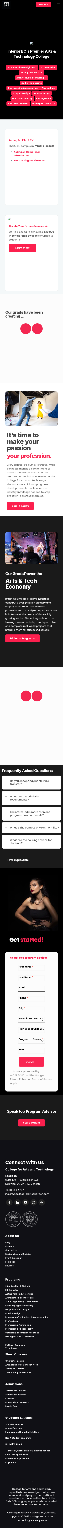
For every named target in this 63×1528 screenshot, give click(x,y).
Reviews (9, 1265)
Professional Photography (19, 1328)
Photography (43, 98)
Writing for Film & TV (43, 103)
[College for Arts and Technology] (6, 5)
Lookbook (10, 1261)
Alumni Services (13, 1428)
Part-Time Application (17, 1458)
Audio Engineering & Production (21, 1301)
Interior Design (42, 93)
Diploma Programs (22, 638)
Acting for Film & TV (31, 72)
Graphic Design (21, 93)
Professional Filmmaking (18, 1325)
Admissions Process (15, 1394)
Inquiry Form (11, 1406)
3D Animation (48, 67)
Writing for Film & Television (19, 1336)
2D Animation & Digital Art (22, 67)
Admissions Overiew (15, 1390)
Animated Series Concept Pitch (21, 1364)
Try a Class (11, 1348)
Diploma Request (41, 1450)
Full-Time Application (16, 1454)
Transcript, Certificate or (18, 1450)
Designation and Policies (18, 1254)
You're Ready (20, 506)
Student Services (14, 1424)
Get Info (43, 4)
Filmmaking (48, 88)
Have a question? (18, 860)
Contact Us (11, 1250)
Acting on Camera (14, 1368)
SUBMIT (30, 1061)
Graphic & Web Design (17, 1309)
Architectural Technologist (31, 77)
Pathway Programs (15, 1345)
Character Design (14, 1361)
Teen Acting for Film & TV (18, 1372)
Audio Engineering (31, 83)
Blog (7, 1242)
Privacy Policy (40, 1520)
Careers (9, 1246)
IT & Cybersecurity (22, 98)
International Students (17, 1402)
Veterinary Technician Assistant (22, 1332)
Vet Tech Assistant (18, 103)
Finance (9, 1398)
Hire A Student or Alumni (18, 1438)
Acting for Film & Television (19, 1294)
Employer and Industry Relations (22, 1432)
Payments (10, 1462)
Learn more (22, 247)
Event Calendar (13, 1258)
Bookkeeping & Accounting (23, 88)
